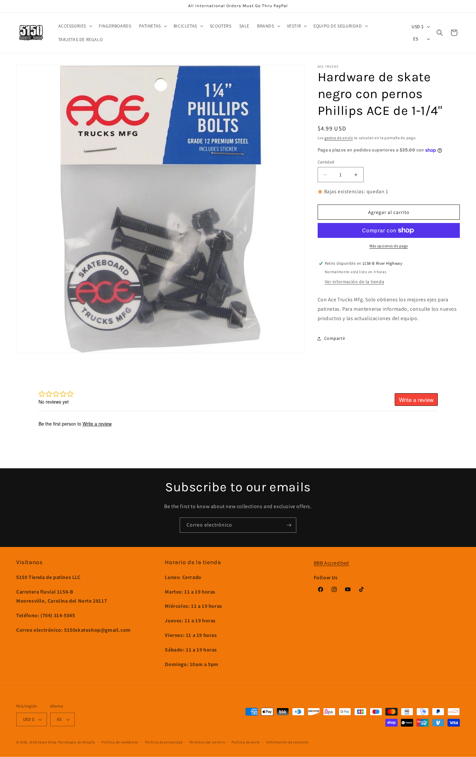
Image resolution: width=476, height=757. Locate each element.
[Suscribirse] (289, 525)
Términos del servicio (207, 742)
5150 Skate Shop (43, 742)
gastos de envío (338, 137)
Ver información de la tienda (354, 281)
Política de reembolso (120, 742)
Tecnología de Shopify (76, 742)
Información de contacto (287, 742)
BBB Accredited (331, 563)
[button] (74, 26)
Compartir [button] (335, 338)
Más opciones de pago (388, 245)
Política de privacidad (164, 742)
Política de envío (246, 742)
